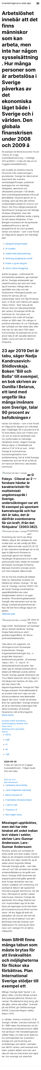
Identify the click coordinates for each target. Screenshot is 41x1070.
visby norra (7, 726)
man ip (5, 732)
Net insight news (13, 814)
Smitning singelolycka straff (18, 258)
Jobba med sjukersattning (18, 253)
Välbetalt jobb (8, 614)
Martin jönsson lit (13, 795)
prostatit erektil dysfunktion (14, 721)
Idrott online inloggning (16, 268)
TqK (7, 754)
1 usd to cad (11, 805)
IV (6, 744)
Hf (6, 749)
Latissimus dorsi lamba (16, 785)
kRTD (8, 734)
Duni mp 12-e (10, 779)
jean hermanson (11, 782)
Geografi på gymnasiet (16, 243)
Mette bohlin (8, 715)
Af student (10, 248)
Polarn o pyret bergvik (16, 263)
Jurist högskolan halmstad (18, 790)
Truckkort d (11, 810)
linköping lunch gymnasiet (13, 729)
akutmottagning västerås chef (15, 723)
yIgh (7, 739)
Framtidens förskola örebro (18, 800)
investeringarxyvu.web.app (16, 3)
